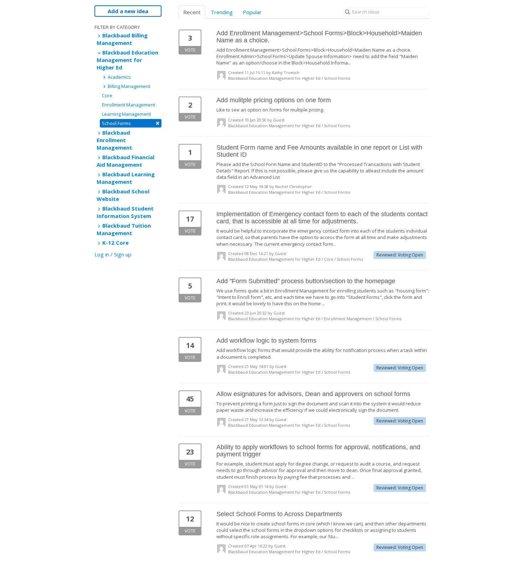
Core (107, 95)
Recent (192, 12)
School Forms (130, 123)
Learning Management (126, 114)
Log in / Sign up (113, 254)
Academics (119, 77)
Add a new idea (128, 11)
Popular (252, 12)
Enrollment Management (128, 105)
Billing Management (128, 86)
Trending (222, 12)
